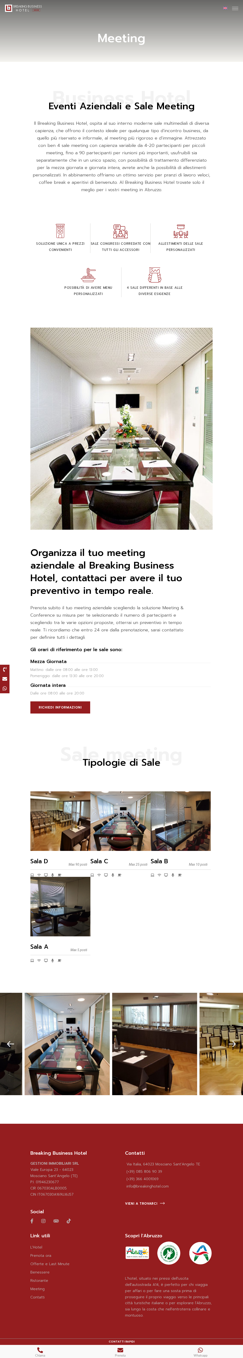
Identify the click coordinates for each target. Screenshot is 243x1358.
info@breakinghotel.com (147, 1186)
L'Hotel (36, 1247)
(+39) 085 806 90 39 (144, 1171)
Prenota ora (40, 1255)
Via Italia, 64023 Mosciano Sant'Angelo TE (163, 1164)
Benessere (40, 1272)
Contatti (37, 1297)
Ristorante (39, 1280)
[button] (10, 1044)
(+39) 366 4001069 (142, 1179)
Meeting (37, 1289)
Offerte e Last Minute (50, 1264)
